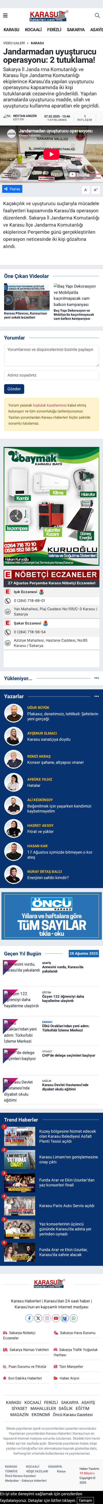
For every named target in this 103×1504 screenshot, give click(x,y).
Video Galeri (14, 43)
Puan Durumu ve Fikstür (27, 1366)
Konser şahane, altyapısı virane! (55, 762)
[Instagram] (47, 1318)
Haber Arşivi (69, 1378)
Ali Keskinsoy (40, 800)
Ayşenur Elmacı (42, 733)
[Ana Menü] (5, 15)
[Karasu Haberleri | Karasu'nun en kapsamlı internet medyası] (51, 15)
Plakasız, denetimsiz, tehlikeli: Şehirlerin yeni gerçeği (62, 716)
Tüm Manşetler (71, 1366)
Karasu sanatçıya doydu (48, 739)
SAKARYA (76, 29)
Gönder (14, 389)
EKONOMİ (41, 1414)
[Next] (65, 1318)
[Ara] (97, 16)
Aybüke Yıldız (39, 779)
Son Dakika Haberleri (25, 1378)
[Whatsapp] (74, 1318)
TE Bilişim (86, 1473)
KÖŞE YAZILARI (37, 1471)
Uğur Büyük (38, 708)
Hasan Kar (37, 846)
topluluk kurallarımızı (50, 405)
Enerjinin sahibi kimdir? (48, 877)
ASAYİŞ (88, 1402)
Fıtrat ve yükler (40, 831)
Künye (61, 1471)
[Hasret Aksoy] (13, 828)
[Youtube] (56, 1318)
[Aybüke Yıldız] (13, 782)
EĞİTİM (82, 1408)
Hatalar (33, 785)
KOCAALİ (33, 29)
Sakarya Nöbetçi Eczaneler (19, 1335)
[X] (38, 1318)
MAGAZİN (19, 1414)
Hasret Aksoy (40, 825)
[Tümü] (96, 678)
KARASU (11, 29)
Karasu (37, 43)
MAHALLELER (43, 1408)
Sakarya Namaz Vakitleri (29, 1350)
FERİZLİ (54, 29)
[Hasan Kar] (13, 851)
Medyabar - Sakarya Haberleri (25, 1480)
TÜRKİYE (11, 1471)
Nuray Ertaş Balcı (44, 872)
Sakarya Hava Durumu (77, 1333)
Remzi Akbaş (39, 756)
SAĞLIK (66, 1408)
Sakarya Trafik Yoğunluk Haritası (76, 1352)
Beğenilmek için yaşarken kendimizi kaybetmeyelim (59, 808)
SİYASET (19, 1408)
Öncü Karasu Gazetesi (73, 1414)
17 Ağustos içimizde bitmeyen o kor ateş (59, 855)
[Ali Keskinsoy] (13, 805)
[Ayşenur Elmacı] (13, 736)
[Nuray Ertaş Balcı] (13, 874)
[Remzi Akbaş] (13, 759)
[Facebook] (29, 1318)
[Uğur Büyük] (13, 713)
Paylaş (15, 189)
